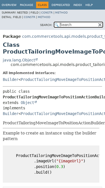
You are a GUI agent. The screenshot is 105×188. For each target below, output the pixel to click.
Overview (9, 4)
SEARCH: (46, 24)
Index (77, 4)
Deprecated (61, 4)
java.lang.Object (19, 60)
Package (26, 4)
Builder (10, 79)
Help (89, 4)
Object (27, 102)
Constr (47, 12)
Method (61, 12)
